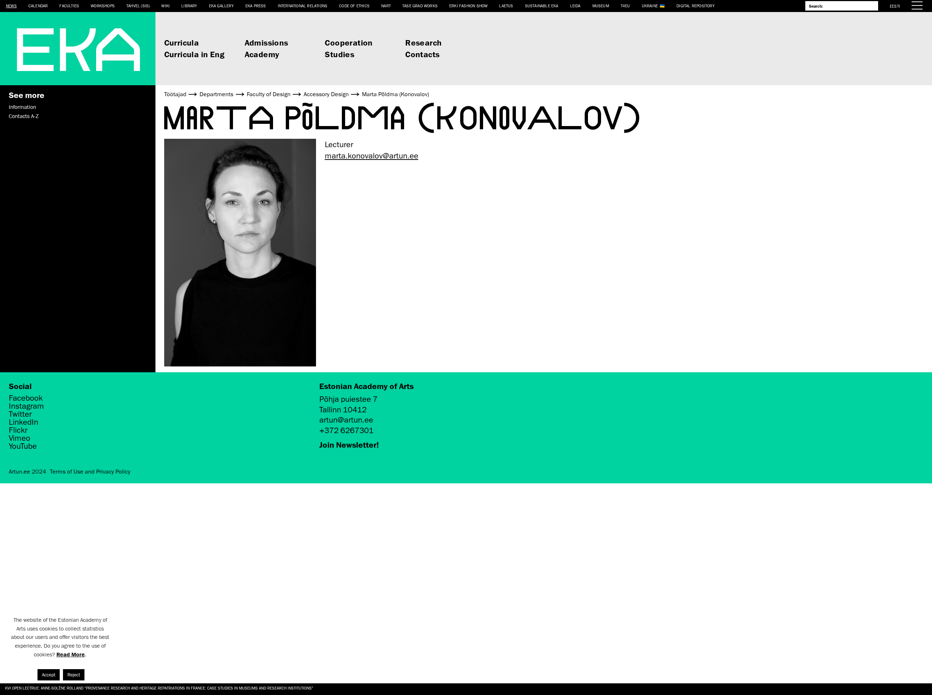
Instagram (26, 406)
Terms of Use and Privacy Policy (90, 472)
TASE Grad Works (420, 5)
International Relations (303, 5)
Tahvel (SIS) (138, 5)
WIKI (165, 5)
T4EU (625, 5)
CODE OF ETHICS (354, 5)
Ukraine (650, 5)
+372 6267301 (346, 430)
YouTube (23, 446)
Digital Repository (695, 5)
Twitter (20, 414)
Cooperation (348, 42)
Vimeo (19, 438)
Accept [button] (48, 675)
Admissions (266, 42)
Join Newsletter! (349, 444)
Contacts (422, 54)
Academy (262, 54)
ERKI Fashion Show (468, 5)
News (11, 5)
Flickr (18, 430)
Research (423, 42)
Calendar (38, 5)
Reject (73, 675)
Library (189, 5)
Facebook (26, 398)
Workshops (103, 5)
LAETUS (506, 5)
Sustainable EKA (541, 5)
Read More (70, 654)
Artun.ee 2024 (27, 472)
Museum (600, 5)
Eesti (895, 6)
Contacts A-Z (24, 116)
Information (22, 107)
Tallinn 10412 (343, 410)
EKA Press (255, 5)
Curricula (181, 42)
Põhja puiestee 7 (348, 399)
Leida (575, 5)
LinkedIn (23, 422)
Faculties (69, 5)
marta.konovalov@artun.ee (371, 156)
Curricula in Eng (194, 54)
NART (386, 5)
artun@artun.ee (346, 420)
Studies (339, 54)
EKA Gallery (221, 5)
